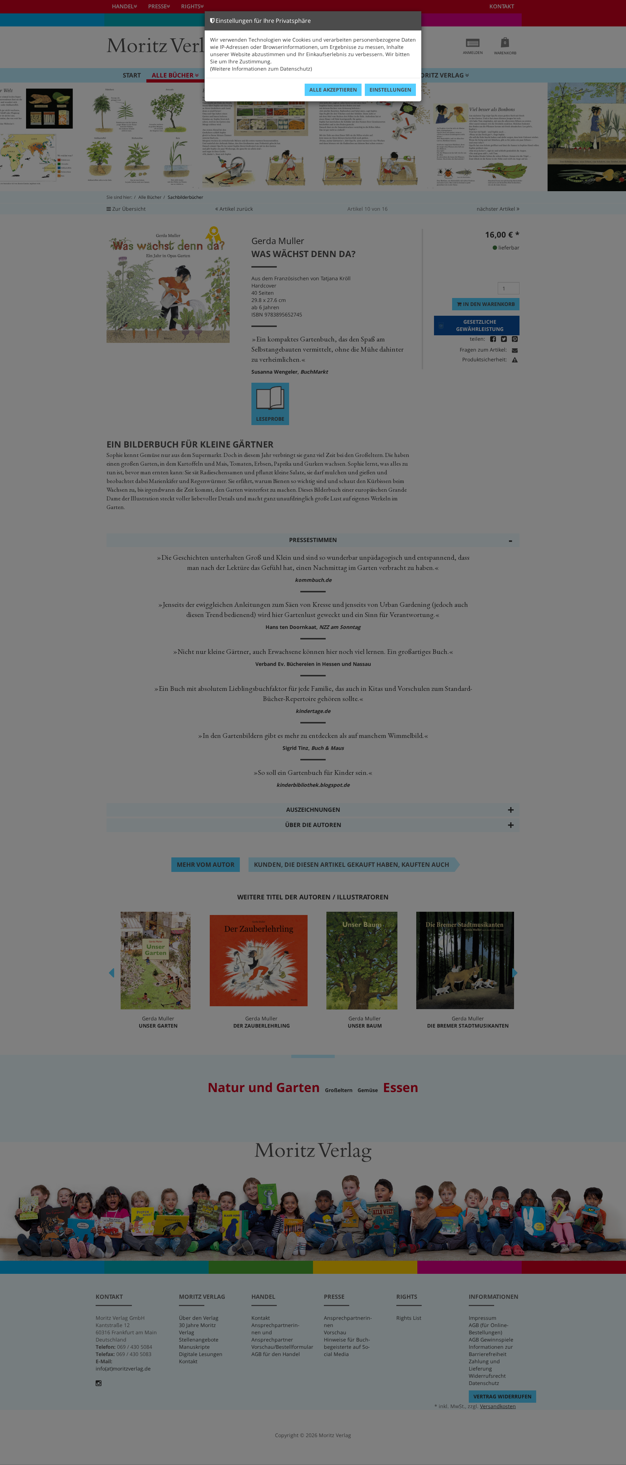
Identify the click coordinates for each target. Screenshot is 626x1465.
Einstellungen (390, 89)
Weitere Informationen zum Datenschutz (261, 68)
